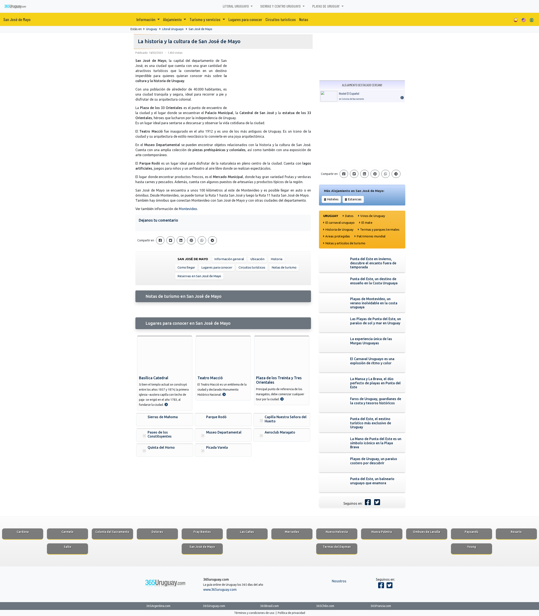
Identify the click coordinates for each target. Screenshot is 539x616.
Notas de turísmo (284, 267)
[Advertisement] (362, 135)
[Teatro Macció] (223, 355)
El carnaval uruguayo (340, 222)
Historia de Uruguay (339, 229)
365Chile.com (325, 606)
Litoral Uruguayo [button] (236, 6)
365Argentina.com (158, 606)
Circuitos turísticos (252, 267)
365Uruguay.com (214, 606)
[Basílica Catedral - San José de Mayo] (166, 404)
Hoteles (333, 199)
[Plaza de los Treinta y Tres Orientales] (281, 355)
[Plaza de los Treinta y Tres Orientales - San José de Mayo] (282, 399)
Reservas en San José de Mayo (199, 276)
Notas (303, 19)
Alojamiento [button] (173, 19)
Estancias (355, 199)
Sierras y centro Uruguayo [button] (281, 6)
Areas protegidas (337, 236)
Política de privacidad (291, 613)
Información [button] (146, 19)
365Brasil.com (269, 606)
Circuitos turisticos (280, 19)
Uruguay (151, 29)
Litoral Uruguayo (173, 29)
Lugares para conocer (245, 19)
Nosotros (339, 581)
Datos (349, 216)
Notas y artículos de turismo (345, 243)
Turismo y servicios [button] (205, 19)
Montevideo (188, 209)
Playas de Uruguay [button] (326, 6)
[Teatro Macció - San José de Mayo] (224, 394)
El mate (366, 222)
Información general (229, 259)
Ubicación (257, 259)
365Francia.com (381, 606)
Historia (276, 259)
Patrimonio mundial (371, 236)
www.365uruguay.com (220, 589)
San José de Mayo (17, 19)
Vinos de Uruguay (372, 216)
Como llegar (186, 267)
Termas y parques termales (379, 229)
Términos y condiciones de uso (254, 613)
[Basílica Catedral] (164, 355)
